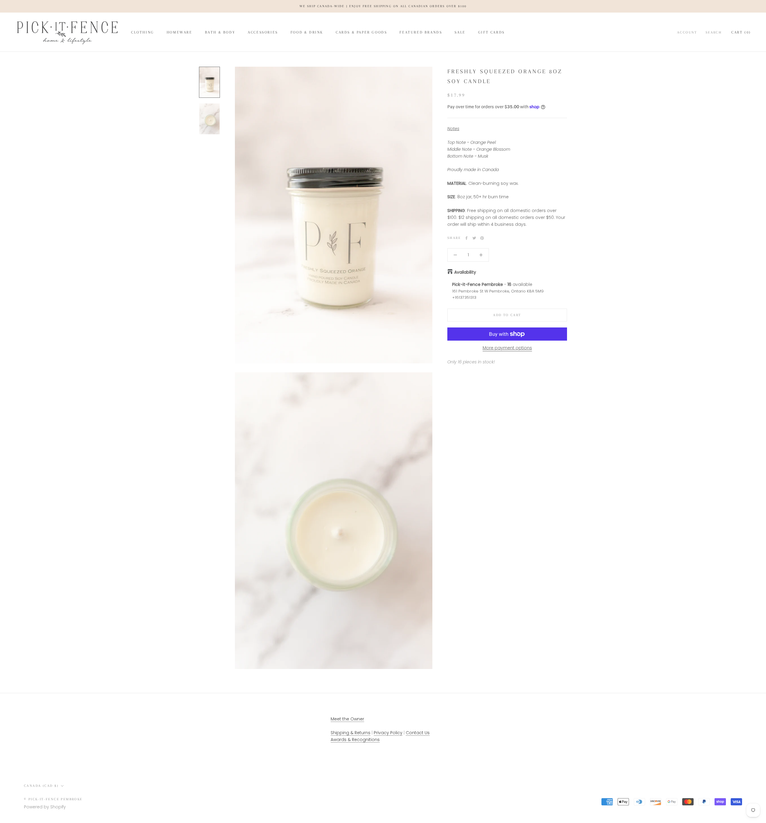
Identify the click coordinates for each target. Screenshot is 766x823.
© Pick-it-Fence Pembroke (53, 799)
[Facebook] (466, 238)
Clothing (142, 32)
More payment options (507, 348)
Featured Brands (420, 32)
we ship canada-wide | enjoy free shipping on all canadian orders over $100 (383, 6)
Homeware (179, 32)
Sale (460, 32)
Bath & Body (220, 32)
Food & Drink (307, 32)
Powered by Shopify (45, 807)
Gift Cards (491, 32)
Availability (465, 272)
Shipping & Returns (350, 733)
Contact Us (418, 733)
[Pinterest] (482, 238)
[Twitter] (474, 238)
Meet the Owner (347, 719)
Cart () (741, 32)
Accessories (263, 32)
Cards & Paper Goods (361, 32)
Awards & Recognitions (355, 740)
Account (687, 32)
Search (714, 32)
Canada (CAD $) (41, 786)
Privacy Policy (388, 733)
